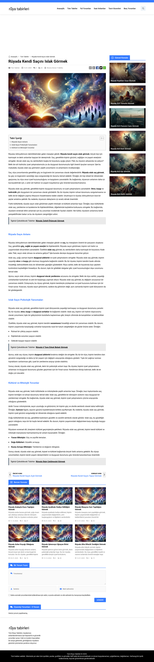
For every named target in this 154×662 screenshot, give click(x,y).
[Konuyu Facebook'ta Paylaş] (97, 67)
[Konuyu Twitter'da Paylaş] (100, 67)
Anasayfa (14, 57)
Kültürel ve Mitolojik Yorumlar (23, 148)
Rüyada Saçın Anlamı (20, 142)
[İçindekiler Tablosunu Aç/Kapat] (100, 138)
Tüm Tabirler (24, 57)
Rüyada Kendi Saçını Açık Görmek (27, 476)
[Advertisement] (77, 35)
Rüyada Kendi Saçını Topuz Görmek (86, 476)
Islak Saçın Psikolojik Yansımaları (24, 145)
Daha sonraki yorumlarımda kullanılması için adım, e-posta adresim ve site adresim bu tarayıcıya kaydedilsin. (51, 595)
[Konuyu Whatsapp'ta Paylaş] (104, 67)
